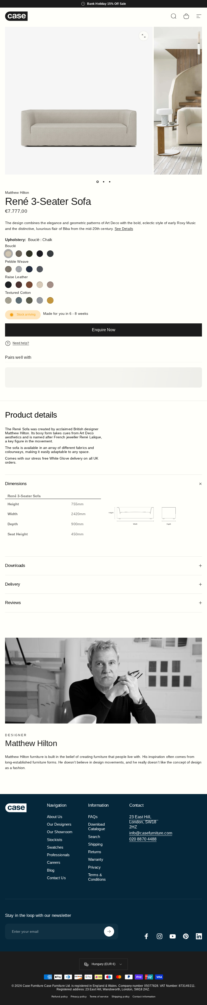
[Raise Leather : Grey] (50, 284)
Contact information (144, 996)
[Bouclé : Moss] (29, 253)
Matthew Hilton (17, 192)
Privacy (94, 867)
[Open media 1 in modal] (144, 36)
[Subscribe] (109, 931)
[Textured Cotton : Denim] (19, 300)
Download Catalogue (96, 826)
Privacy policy (79, 996)
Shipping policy (121, 996)
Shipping (95, 844)
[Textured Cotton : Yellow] (50, 300)
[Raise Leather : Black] (8, 284)
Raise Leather (16, 277)
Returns (94, 852)
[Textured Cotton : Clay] (8, 300)
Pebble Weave (17, 261)
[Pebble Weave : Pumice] (40, 269)
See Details (124, 229)
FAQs (93, 817)
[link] (143, 822)
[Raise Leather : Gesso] (40, 284)
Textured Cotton (18, 293)
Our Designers (59, 824)
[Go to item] (97, 182)
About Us (55, 817)
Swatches (55, 847)
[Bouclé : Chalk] (8, 253)
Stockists (55, 840)
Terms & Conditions (97, 877)
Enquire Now (103, 330)
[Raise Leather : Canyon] (29, 284)
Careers (54, 862)
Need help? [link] (21, 343)
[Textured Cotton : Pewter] (40, 300)
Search (94, 837)
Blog (50, 870)
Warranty (95, 859)
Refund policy (59, 996)
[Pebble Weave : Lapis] (29, 269)
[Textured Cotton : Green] (29, 300)
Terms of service (99, 996)
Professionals (58, 855)
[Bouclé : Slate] (50, 253)
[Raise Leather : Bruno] (19, 284)
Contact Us (56, 878)
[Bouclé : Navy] (40, 253)
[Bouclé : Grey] (19, 253)
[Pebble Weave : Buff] (8, 269)
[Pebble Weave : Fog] (19, 269)
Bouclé (10, 246)
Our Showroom (59, 832)
